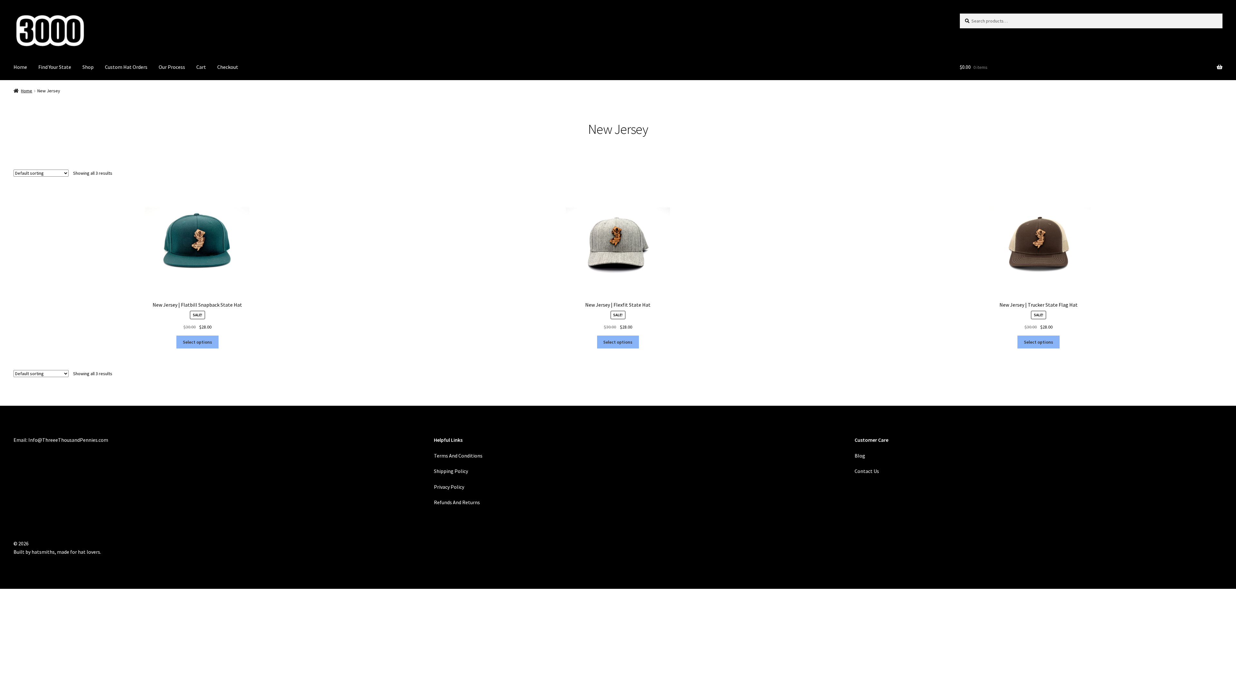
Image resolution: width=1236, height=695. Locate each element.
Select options (197, 342)
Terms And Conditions (458, 455)
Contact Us (867, 471)
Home (20, 67)
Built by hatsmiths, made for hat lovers (57, 552)
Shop (88, 67)
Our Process (172, 67)
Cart (201, 67)
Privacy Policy (449, 487)
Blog (860, 455)
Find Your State (54, 67)
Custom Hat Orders (126, 67)
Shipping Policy (451, 471)
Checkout (227, 67)
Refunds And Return (456, 502)
